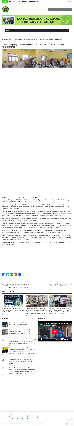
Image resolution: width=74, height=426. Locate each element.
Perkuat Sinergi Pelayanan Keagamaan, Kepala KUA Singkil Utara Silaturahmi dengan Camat (33, 1)
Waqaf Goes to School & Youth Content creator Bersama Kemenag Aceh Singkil (13, 310)
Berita (9, 39)
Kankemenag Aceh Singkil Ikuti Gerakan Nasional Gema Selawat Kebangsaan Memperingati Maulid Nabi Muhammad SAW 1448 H (36, 311)
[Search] (70, 9)
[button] (10, 419)
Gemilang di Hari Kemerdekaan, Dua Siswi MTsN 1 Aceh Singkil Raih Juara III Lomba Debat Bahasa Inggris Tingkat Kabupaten (60, 311)
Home (5, 39)
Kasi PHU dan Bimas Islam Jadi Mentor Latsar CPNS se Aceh (58, 284)
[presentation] (38, 417)
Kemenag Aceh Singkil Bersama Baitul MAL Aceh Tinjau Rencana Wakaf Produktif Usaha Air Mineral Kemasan (17, 285)
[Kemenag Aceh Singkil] (5, 11)
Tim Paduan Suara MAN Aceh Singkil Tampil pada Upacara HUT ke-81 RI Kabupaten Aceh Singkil (21, 361)
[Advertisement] (37, 394)
